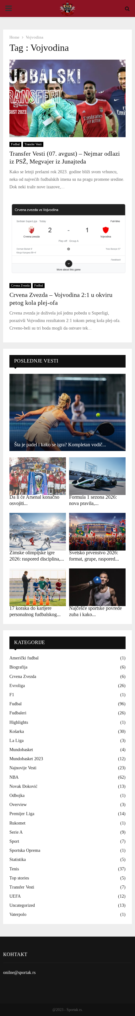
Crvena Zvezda (20, 285)
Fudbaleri (17, 713)
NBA (14, 777)
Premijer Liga (21, 813)
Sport (14, 841)
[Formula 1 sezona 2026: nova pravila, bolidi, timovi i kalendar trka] (97, 476)
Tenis (14, 869)
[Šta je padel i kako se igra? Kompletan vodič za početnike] (67, 412)
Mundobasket (21, 749)
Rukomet (17, 823)
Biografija (18, 667)
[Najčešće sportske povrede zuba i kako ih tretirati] (97, 587)
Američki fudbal (24, 658)
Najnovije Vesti (22, 768)
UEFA (15, 896)
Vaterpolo (17, 914)
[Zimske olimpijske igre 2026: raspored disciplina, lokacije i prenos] (37, 532)
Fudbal (15, 144)
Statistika (17, 859)
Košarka (16, 731)
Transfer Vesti (33, 144)
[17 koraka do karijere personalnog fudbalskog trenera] (37, 587)
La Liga (16, 740)
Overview (18, 804)
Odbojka (16, 795)
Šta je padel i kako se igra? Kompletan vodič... (60, 444)
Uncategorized (22, 905)
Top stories (19, 878)
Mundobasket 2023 (26, 758)
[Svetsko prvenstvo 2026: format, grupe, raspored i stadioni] (97, 532)
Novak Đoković (23, 786)
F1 (11, 694)
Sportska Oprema (24, 850)
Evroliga (17, 685)
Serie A (16, 832)
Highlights (18, 722)
